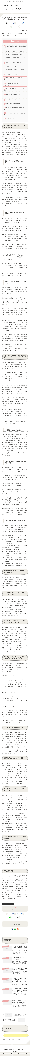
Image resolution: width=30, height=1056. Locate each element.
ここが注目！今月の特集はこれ (13, 99)
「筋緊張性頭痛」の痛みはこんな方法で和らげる (15, 70)
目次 (14, 41)
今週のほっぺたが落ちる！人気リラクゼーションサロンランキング (14, 95)
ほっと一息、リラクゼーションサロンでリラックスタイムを (14, 89)
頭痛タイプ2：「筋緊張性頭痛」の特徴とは (14, 54)
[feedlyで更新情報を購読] (15, 929)
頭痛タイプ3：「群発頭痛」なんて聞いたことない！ (15, 58)
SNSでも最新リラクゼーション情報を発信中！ (14, 114)
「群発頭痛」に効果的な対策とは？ (13, 74)
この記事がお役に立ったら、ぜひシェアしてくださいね (14, 84)
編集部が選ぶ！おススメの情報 (13, 103)
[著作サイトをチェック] (12, 929)
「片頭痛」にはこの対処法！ (11, 66)
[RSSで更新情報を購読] (18, 929)
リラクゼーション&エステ (9, 903)
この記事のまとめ (10, 118)
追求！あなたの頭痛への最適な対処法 (14, 62)
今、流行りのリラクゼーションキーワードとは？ (14, 108)
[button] (19, 26)
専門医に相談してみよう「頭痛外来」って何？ (14, 78)
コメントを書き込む (16, 1035)
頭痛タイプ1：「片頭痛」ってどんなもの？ (14, 51)
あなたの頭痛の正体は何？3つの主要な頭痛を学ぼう (15, 47)
